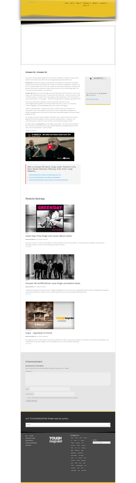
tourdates (73, 468)
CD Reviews (29, 330)
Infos (83, 443)
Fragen (72, 443)
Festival (82, 440)
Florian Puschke (93, 99)
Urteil (78, 468)
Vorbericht (83, 470)
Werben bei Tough (30, 438)
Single (76, 463)
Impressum (28, 445)
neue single (81, 455)
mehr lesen (28, 246)
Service (85, 5)
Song (80, 463)
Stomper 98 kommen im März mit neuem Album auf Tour (45, 175)
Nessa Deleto (29, 286)
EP (78, 440)
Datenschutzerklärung (31, 443)
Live (79, 448)
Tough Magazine (79, 465)
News (71, 3)
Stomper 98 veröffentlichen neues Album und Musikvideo (44, 177)
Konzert (78, 445)
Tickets (72, 465)
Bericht (85, 438)
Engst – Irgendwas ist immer (39, 332)
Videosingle (73, 470)
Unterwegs (86, 3)
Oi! (75, 458)
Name (28, 389)
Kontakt (31, 436)
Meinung (83, 448)
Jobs (27, 436)
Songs (84, 463)
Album (72, 438)
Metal (72, 450)
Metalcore (77, 450)
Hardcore (78, 443)
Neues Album (74, 455)
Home (66, 3)
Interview (73, 445)
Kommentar (29, 371)
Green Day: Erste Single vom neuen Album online (49, 235)
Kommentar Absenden (31, 401)
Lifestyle (94, 3)
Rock (72, 463)
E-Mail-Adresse (30, 394)
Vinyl (79, 470)
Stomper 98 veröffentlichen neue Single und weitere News (53, 283)
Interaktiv (102, 3)
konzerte (84, 445)
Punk (85, 458)
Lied (76, 448)
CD (71, 440)
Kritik (72, 448)
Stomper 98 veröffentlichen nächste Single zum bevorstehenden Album (48, 180)
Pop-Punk (80, 458)
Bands (80, 438)
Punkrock (73, 460)
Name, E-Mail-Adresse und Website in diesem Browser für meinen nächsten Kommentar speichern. (52, 398)
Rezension (83, 460)
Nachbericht (80, 453)
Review (78, 460)
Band (76, 438)
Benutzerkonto (29, 440)
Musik (77, 3)
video (82, 468)
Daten (75, 440)
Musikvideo (73, 453)
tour (85, 465)
